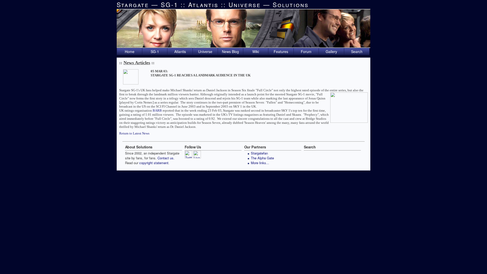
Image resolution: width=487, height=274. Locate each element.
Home (129, 51)
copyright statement (153, 162)
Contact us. (166, 158)
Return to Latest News (134, 133)
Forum (306, 51)
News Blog (230, 51)
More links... (260, 162)
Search (356, 51)
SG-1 (155, 51)
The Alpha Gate (262, 158)
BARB (157, 110)
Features (281, 51)
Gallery (331, 51)
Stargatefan (259, 153)
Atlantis (180, 51)
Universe (205, 51)
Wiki (255, 51)
